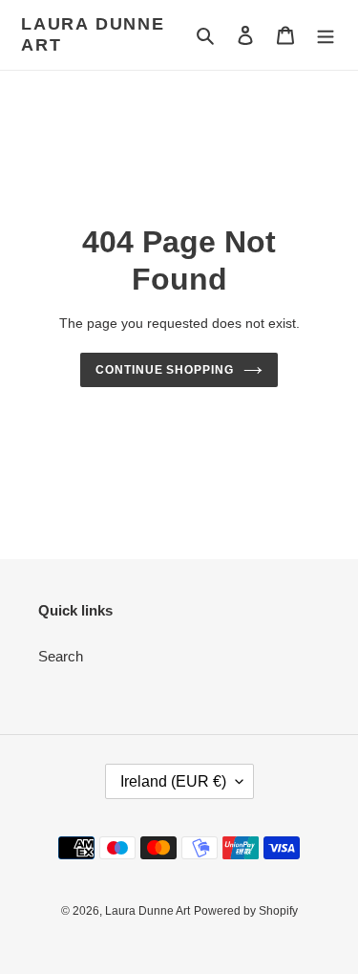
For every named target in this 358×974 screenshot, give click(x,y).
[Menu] (325, 34)
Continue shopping (165, 370)
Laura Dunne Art (93, 34)
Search (60, 656)
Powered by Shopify (246, 911)
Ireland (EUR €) (173, 781)
